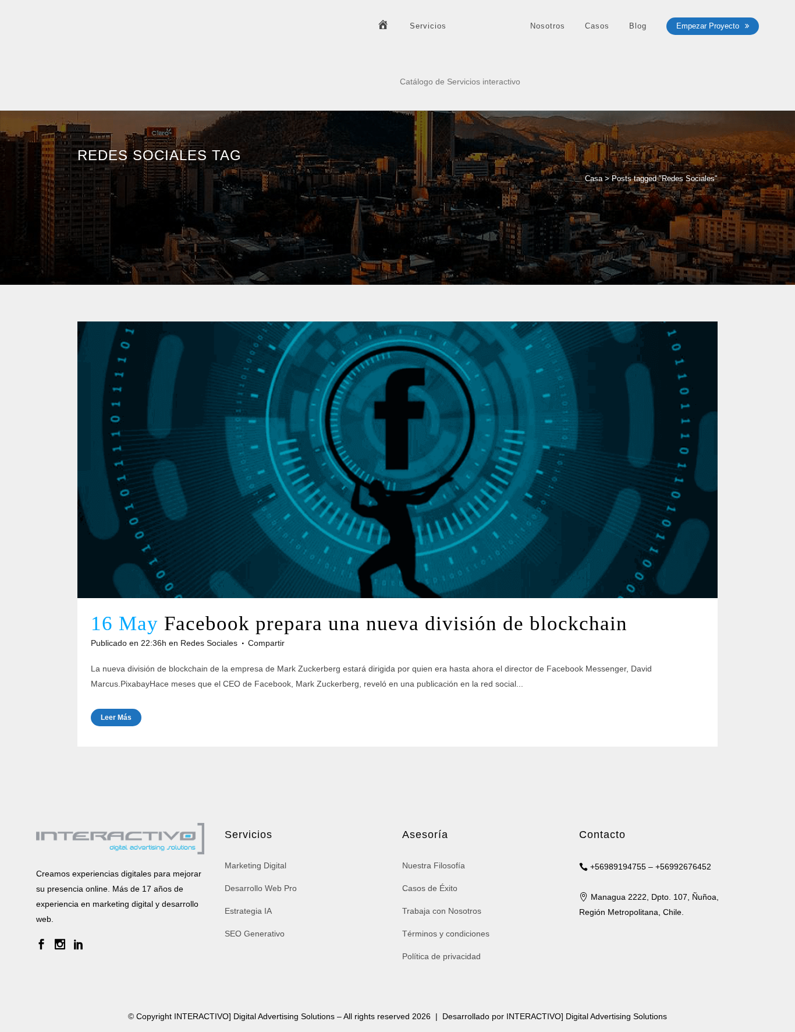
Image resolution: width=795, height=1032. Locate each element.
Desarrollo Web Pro (261, 888)
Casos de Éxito (429, 888)
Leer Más (116, 717)
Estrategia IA (248, 911)
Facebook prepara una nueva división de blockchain (395, 623)
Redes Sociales (208, 643)
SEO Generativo (255, 933)
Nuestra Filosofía (433, 865)
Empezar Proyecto (707, 26)
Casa (593, 178)
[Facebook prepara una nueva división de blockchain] (397, 459)
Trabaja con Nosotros (441, 911)
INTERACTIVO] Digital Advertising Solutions (586, 1016)
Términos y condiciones (445, 933)
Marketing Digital (255, 865)
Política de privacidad (441, 956)
